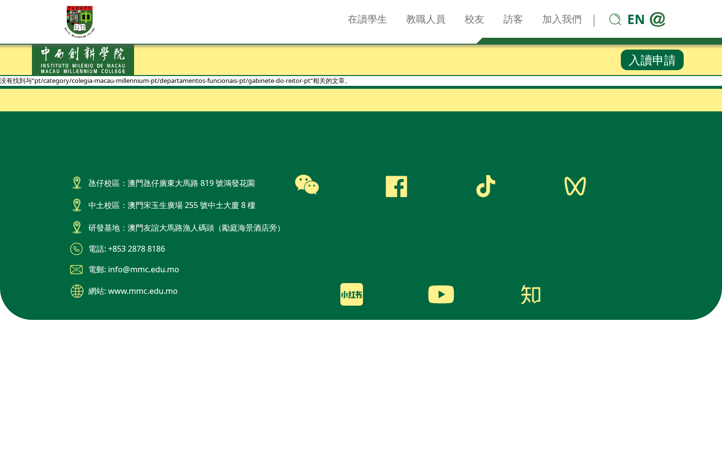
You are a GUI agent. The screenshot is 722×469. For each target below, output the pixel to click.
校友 (474, 19)
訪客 (513, 19)
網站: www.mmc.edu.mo (133, 291)
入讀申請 (652, 60)
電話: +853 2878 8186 (126, 248)
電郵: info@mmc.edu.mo (133, 269)
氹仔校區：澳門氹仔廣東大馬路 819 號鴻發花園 (171, 183)
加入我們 (562, 19)
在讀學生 (367, 19)
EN (636, 19)
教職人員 (425, 19)
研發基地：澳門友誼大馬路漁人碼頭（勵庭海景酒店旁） (186, 227)
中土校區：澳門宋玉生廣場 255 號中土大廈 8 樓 (171, 205)
